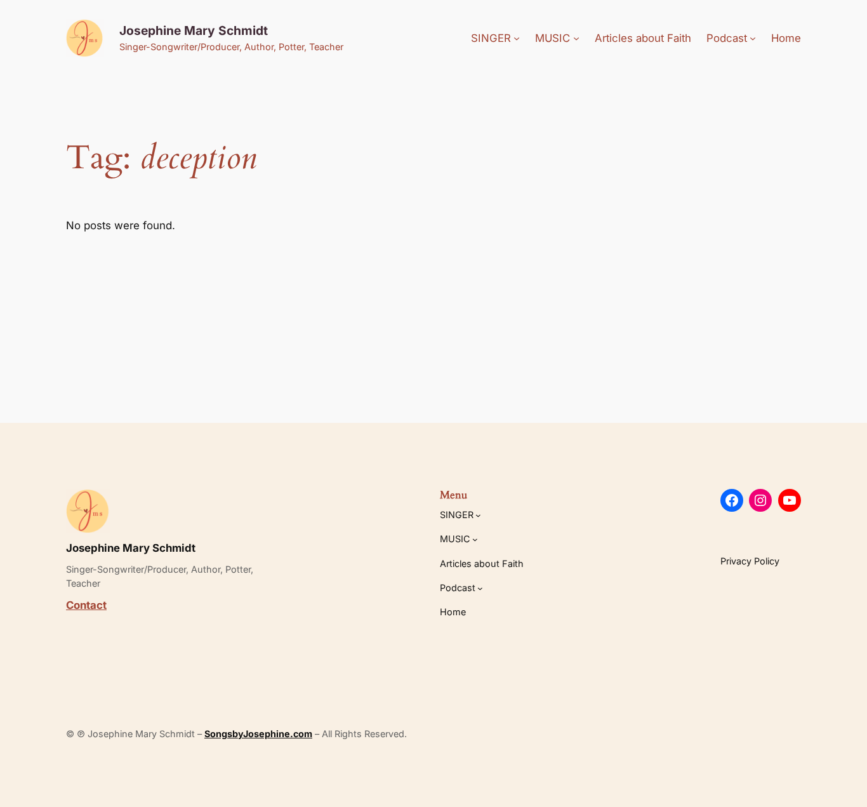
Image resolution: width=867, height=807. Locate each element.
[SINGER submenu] (516, 38)
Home (786, 38)
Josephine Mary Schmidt (193, 30)
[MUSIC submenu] (576, 38)
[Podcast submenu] (753, 38)
